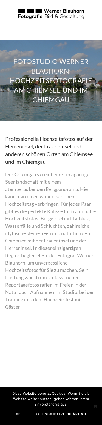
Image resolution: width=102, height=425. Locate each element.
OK (18, 414)
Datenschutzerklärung (60, 414)
